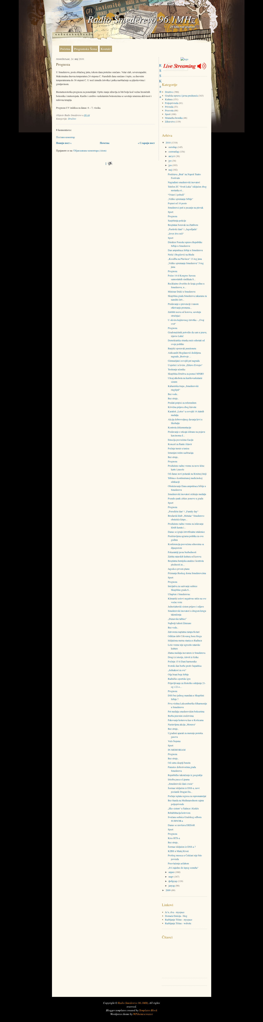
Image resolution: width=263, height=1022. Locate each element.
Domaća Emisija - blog (176, 915)
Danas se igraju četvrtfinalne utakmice (186, 531)
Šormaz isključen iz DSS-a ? (182, 846)
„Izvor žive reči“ (176, 233)
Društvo (72, 118)
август (172, 156)
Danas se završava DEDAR (181, 825)
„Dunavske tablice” (177, 618)
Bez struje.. (173, 398)
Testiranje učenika (176, 369)
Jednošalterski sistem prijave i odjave (186, 606)
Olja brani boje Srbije (178, 674)
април (171, 872)
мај (170, 169)
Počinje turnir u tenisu (178, 448)
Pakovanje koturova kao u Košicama (185, 720)
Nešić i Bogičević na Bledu (181, 254)
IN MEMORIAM (177, 749)
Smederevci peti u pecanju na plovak (185, 207)
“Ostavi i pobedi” (176, 194)
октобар (172, 147)
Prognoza (63, 64)
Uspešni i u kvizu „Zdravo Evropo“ (185, 365)
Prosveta (169, 110)
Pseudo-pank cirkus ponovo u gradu (185, 498)
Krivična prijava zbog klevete (182, 407)
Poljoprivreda (171, 103)
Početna (65, 49)
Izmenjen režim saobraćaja (180, 452)
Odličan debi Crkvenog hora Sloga (185, 636)
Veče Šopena (174, 741)
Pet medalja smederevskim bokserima (186, 711)
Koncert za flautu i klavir (180, 444)
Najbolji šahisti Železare (179, 623)
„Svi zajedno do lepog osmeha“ (183, 867)
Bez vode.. (173, 394)
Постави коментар (65, 137)
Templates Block (148, 1010)
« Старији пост (146, 143)
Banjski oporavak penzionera (182, 348)
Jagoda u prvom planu (178, 568)
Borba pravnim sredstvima (181, 715)
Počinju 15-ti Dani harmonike (182, 661)
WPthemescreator (143, 1014)
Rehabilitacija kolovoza (179, 812)
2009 (168, 890)
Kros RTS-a (174, 838)
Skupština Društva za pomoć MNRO (186, 373)
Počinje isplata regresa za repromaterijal (187, 796)
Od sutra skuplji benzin (179, 762)
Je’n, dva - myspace (174, 912)
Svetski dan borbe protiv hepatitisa (184, 665)
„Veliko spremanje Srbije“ (180, 198)
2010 (168, 142)
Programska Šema (85, 49)
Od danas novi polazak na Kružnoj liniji (187, 473)
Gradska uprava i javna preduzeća (181, 95)
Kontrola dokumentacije (179, 427)
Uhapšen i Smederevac (179, 594)
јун (170, 165)
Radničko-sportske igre (179, 678)
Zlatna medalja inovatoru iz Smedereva (186, 652)
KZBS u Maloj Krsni (178, 851)
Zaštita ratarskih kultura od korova (184, 556)
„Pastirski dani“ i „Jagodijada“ (182, 229)
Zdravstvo (170, 121)
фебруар (173, 881)
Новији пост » (64, 143)
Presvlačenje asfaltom (178, 863)
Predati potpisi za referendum (182, 402)
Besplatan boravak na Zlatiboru (183, 224)
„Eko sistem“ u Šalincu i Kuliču (183, 808)
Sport (167, 114)
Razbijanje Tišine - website (178, 923)
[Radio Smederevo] (184, 59)
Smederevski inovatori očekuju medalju (187, 494)
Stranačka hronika (173, 117)
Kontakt (106, 49)
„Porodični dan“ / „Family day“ (183, 511)
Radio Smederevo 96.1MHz (141, 18)
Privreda (169, 106)
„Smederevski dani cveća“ (180, 783)
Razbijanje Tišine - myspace (178, 919)
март (171, 876)
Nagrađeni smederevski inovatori (184, 182)
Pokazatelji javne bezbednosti (182, 552)
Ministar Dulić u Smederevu (181, 291)
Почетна (104, 143)
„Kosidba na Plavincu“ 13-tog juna (185, 258)
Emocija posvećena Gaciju (180, 439)
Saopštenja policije (177, 220)
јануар (171, 885)
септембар (174, 151)
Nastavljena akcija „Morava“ (182, 724)
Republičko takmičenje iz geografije (185, 775)
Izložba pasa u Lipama (178, 779)
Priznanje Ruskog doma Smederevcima (187, 573)
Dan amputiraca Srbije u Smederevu (185, 250)
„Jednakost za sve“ (177, 670)
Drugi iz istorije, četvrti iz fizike (183, 657)
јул (170, 160)
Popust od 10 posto (177, 203)
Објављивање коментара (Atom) (89, 150)
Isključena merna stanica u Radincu (185, 640)
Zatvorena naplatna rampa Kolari (184, 631)
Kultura (168, 99)
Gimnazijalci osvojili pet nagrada (184, 360)
